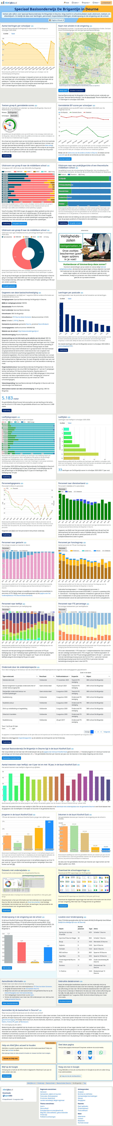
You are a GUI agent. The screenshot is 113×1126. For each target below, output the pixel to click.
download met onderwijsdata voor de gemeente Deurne (75, 807)
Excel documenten (34, 902)
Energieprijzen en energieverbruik (51, 1110)
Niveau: (4, 112)
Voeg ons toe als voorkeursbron (71, 1076)
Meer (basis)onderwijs (10, 1003)
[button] (32, 26)
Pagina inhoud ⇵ (57, 20)
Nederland (51, 1098)
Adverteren (81, 1116)
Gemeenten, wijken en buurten (50, 1094)
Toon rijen (8, 729)
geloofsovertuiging (8, 1020)
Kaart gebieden (83, 1106)
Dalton (4, 1022)
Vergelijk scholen (75, 223)
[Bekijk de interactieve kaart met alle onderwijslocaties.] (84, 59)
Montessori (24, 1022)
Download (6, 910)
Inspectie (75, 676)
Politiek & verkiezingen (48, 1117)
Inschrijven (6, 1076)
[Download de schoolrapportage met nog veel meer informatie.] (84, 884)
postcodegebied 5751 (65, 346)
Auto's (42, 1106)
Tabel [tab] (13, 34)
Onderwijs (43, 1115)
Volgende (107, 732)
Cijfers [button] (75, 3)
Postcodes (43, 1096)
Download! (63, 906)
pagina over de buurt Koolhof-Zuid (55, 752)
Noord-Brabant (43, 324)
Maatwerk (81, 1121)
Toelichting (6, 156)
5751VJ (16, 321)
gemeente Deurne (14, 999)
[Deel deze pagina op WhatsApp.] (101, 1052)
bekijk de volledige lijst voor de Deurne (72, 922)
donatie (11, 1050)
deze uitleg (48, 145)
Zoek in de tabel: (85, 673)
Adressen (43, 1092)
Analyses (81, 1092)
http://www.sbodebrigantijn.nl (28, 331)
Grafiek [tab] (5, 34)
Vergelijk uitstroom (19, 224)
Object (88, 676)
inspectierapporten (24, 738)
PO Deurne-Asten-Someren (22, 317)
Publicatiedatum (62, 676)
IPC (13, 1022)
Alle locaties (7, 968)
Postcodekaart (83, 1110)
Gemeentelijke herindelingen (87, 1096)
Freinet (9, 1022)
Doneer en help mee (11, 1058)
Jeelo (17, 1022)
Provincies (43, 1098)
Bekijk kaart (63, 90)
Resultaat (42, 676)
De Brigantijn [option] (12, 112)
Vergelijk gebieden (9, 286)
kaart (32, 995)
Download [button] (106, 3)
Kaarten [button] (86, 3)
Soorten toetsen (65, 159)
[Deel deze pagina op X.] (79, 1058)
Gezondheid (44, 1108)
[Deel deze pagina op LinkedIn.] (90, 1052)
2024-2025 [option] (14, 116)
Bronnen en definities (85, 1094)
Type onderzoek (8, 676)
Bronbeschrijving (65, 1001)
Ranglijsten (81, 1100)
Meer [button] (96, 3)
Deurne (28, 324)
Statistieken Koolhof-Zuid (11, 758)
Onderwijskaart (83, 1108)
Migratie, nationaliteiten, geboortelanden (54, 1113)
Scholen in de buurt (76, 90)
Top (84, 1083)
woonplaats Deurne (32, 989)
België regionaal (59, 1100)
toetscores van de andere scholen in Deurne (82, 153)
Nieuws (80, 1098)
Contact (80, 1119)
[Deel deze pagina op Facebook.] (79, 1052)
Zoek (67, 3)
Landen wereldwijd (46, 1100)
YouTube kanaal (83, 1123)
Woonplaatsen (53, 1096)
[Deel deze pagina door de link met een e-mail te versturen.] (68, 1052)
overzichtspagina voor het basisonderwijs (19, 993)
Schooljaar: (5, 116)
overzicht (61, 155)
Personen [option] (62, 489)
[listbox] (13, 112)
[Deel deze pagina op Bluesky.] (90, 1058)
